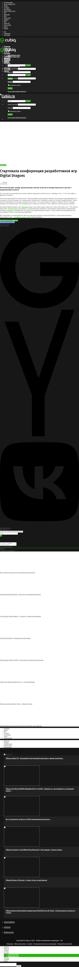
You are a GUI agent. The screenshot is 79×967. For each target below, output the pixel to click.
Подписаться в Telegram (9, 220)
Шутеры (6, 733)
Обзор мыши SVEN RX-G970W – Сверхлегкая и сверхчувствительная (21, 660)
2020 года (30, 210)
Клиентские (7, 745)
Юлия (4, 182)
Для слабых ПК (9, 4)
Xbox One (7, 18)
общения (25, 207)
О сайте (29, 944)
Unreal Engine (12, 209)
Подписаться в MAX (7, 222)
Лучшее (7, 59)
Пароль (10, 72)
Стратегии (7, 735)
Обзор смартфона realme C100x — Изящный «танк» (16, 704)
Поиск (28, 65)
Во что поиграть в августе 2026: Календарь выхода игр (17, 572)
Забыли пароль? (21, 91)
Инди (6, 6)
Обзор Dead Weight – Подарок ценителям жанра (15, 638)
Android (7, 14)
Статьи (6, 61)
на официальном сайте (22, 217)
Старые (6, 7)
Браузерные (8, 747)
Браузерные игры (14, 55)
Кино (6, 27)
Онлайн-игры (8, 744)
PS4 (5, 16)
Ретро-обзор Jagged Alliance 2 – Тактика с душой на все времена (20, 616)
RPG (5, 732)
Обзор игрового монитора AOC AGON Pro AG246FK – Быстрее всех (21, 726)
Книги (6, 28)
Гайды (6, 71)
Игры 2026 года (9, 11)
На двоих (7, 9)
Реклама (10, 944)
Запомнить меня (15, 85)
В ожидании (8, 2)
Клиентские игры (14, 56)
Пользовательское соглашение (45, 944)
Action (6, 730)
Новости (7, 58)
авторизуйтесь (5, 528)
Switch (6, 20)
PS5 (5, 21)
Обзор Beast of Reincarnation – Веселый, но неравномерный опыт (20, 594)
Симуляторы (8, 738)
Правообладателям (64, 944)
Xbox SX (7, 23)
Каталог (7, 63)
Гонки (5, 736)
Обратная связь (20, 944)
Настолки (7, 25)
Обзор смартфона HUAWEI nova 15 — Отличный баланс (17, 682)
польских (9, 210)
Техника (7, 70)
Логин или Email (13, 69)
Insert (18, 966)
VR (5, 13)
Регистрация (12, 91)
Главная (7, 46)
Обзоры (7, 68)
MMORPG (7, 728)
